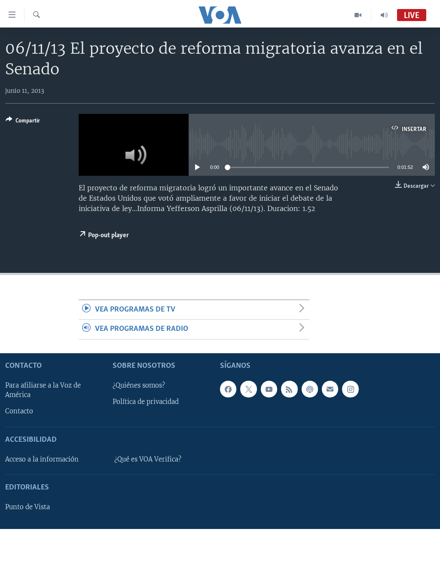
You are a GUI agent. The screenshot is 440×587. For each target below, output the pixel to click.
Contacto (19, 411)
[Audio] (384, 15)
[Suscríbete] (330, 389)
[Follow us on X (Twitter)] (248, 389)
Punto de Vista (27, 507)
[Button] (23, 122)
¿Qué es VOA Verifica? (147, 459)
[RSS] (289, 389)
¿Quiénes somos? (139, 385)
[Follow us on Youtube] (269, 389)
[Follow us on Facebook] (228, 389)
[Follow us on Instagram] (350, 389)
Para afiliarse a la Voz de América (43, 390)
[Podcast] (310, 389)
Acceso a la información (42, 459)
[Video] (358, 15)
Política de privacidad (146, 402)
